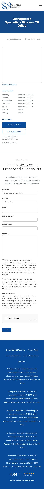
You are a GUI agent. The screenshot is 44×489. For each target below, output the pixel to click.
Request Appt (14, 125)
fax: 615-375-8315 (9, 142)
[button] (40, 5)
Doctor (5, 198)
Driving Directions (9, 85)
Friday (17, 106)
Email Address (7, 216)
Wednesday (17, 100)
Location (5, 190)
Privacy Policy (33, 350)
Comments (6, 234)
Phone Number (8, 225)
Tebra (32, 480)
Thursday (17, 103)
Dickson (38, 39)
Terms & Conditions (13, 356)
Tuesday (17, 97)
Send (7, 330)
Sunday (13, 112)
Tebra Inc (21, 350)
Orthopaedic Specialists (13, 39)
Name (4, 207)
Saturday (13, 109)
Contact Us (28, 39)
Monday (17, 94)
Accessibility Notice (31, 356)
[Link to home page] (14, 5)
